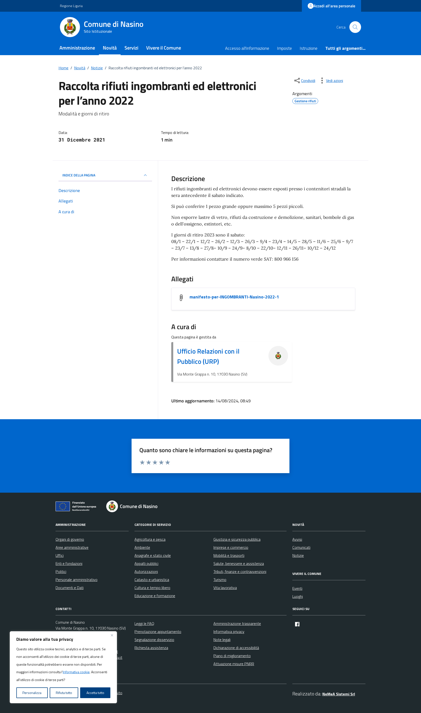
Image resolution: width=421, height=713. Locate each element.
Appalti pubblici (146, 563)
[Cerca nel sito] (355, 27)
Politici (61, 571)
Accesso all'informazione (247, 48)
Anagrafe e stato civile (152, 555)
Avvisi (297, 539)
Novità (110, 47)
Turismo (219, 579)
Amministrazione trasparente (237, 623)
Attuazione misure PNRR (233, 664)
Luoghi (297, 596)
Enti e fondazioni (69, 563)
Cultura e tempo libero (152, 588)
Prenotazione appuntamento (157, 631)
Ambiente (142, 547)
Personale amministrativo (76, 579)
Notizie (298, 555)
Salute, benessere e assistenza (238, 563)
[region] (63, 667)
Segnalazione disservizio (154, 639)
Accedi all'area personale (334, 6)
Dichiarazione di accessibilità (236, 648)
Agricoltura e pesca (149, 539)
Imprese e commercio (230, 547)
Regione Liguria (71, 5)
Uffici (60, 555)
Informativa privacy (228, 631)
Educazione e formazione (154, 596)
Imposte (284, 48)
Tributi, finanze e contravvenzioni (239, 571)
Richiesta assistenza (151, 648)
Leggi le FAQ (144, 623)
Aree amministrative (72, 547)
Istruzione (308, 48)
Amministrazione (77, 47)
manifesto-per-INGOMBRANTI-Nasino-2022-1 (234, 297)
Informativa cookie (76, 671)
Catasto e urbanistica (151, 579)
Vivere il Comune (163, 47)
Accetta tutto (95, 692)
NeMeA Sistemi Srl (338, 694)
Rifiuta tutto (64, 692)
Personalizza (31, 692)
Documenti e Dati (70, 588)
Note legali (221, 639)
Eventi (297, 588)
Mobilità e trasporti (228, 555)
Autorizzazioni (146, 571)
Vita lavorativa (225, 588)
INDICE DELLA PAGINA (78, 175)
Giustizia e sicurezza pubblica (236, 539)
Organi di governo (70, 539)
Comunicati (301, 547)
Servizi (131, 47)
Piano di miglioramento (232, 656)
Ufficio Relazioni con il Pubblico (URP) (208, 356)
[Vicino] (112, 635)
